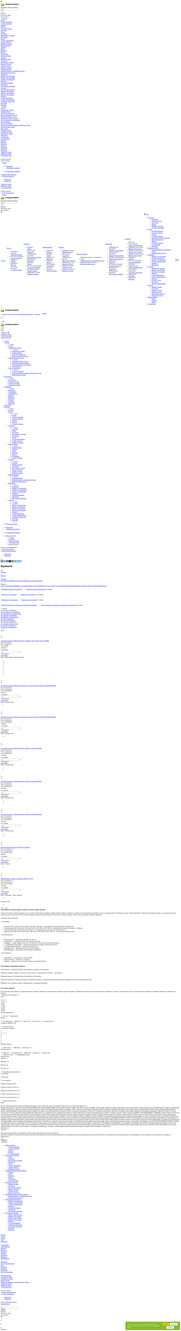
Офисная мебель (17, 478)
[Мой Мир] (7, 561)
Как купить (12, 380)
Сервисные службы (18, 351)
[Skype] (18, 561)
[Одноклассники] (4, 561)
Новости (3, 1248)
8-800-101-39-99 (6, 152)
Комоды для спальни (47, 586)
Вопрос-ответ (5, 1280)
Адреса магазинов (8, 176)
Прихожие (15, 486)
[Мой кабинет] (1, 320)
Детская (14, 463)
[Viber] (12, 561)
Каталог (10, 410)
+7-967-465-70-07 (6, 156)
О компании (5, 1245)
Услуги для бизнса (18, 371)
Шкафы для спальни (21, 586)
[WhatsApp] (15, 561)
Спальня (15, 503)
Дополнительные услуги (20, 361)
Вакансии (4, 1252)
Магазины (4, 1262)
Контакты (4, 1257)
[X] (10, 561)
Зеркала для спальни (34, 586)
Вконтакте (8, 179)
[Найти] (2, 11)
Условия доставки (6, 1277)
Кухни (14, 415)
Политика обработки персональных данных (15, 1282)
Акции (3, 1236)
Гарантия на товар (7, 1279)
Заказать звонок (13, 544)
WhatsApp (8, 181)
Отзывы (3, 1253)
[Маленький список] (1, 630)
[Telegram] (20, 561)
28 (6, 908)
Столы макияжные (60, 586)
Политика (4, 1268)
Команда (3, 1250)
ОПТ (2, 1240)
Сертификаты (5, 1246)
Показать (4, 1140)
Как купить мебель (7, 1272)
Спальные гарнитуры (87, 586)
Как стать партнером (7, 1263)
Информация (5, 1258)
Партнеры (4, 1255)
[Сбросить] (2, 1138)
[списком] (3, 629)
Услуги (10, 346)
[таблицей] (4, 629)
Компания (11, 390)
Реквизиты (4, 1270)
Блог (2, 1265)
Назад (12, 344)
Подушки (97, 586)
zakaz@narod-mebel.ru (9, 174)
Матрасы (103, 586)
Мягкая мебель (17, 447)
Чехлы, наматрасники (8, 586)
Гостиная (15, 429)
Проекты (4, 1267)
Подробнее (4, 655)
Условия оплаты (6, 1275)
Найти (3, 1309)
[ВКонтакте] (2, 561)
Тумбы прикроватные (74, 586)
